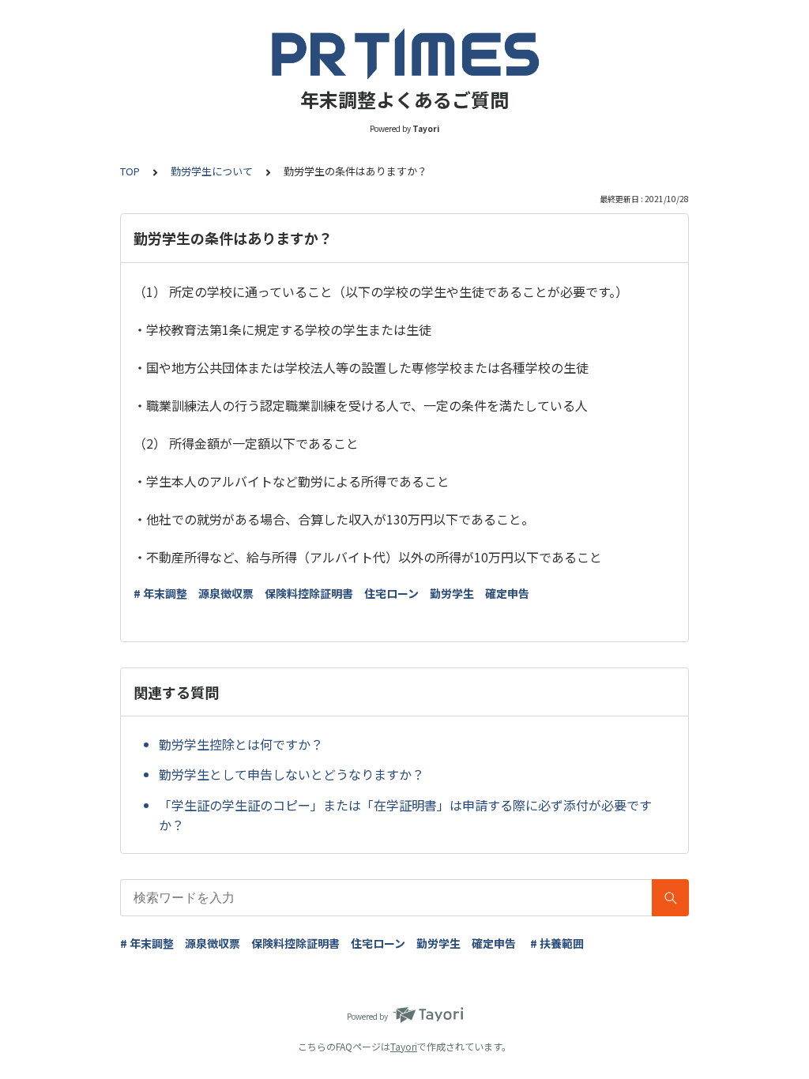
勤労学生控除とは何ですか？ (241, 744)
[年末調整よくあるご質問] (404, 53)
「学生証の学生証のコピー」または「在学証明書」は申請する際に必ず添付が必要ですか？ (405, 815)
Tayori (403, 1046)
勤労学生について (212, 171)
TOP (130, 171)
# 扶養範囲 (557, 943)
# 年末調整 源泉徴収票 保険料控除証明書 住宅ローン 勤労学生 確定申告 (331, 593)
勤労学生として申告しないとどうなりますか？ (291, 774)
